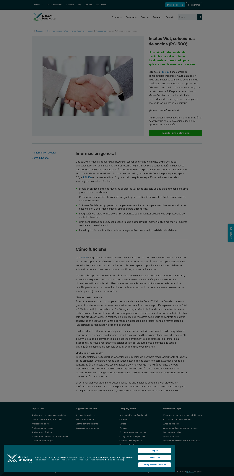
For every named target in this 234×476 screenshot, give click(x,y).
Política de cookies (114, 460)
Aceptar (154, 450)
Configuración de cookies (154, 465)
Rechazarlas (154, 458)
